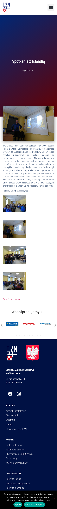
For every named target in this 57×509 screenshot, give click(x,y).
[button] (51, 7)
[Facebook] (10, 394)
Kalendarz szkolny (15, 449)
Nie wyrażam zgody (34, 504)
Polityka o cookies (15, 488)
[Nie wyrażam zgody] (52, 499)
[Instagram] (18, 394)
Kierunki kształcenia (16, 411)
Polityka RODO (13, 479)
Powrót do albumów (12, 299)
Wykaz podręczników (16, 463)
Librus (9, 424)
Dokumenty (11, 458)
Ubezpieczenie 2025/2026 (19, 454)
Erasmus (10, 419)
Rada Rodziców (14, 445)
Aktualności (12, 415)
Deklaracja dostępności (18, 483)
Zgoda (18, 504)
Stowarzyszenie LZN (16, 429)
